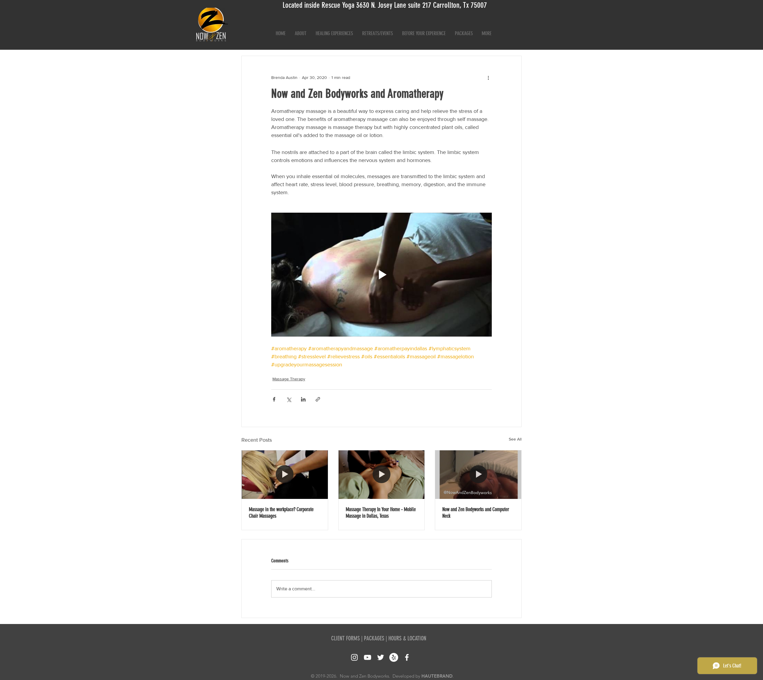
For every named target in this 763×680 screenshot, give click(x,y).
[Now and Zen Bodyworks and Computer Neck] (478, 474)
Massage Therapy (288, 378)
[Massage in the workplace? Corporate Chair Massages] (285, 474)
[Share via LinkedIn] (303, 399)
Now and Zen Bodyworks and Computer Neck (475, 512)
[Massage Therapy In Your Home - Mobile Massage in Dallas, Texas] (382, 474)
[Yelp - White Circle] (393, 657)
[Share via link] (318, 399)
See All (515, 439)
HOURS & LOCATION (407, 638)
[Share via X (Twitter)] (288, 399)
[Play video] (381, 275)
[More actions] (488, 77)
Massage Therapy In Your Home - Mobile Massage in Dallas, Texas (381, 512)
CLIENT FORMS (345, 638)
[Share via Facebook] (274, 399)
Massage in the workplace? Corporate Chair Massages (281, 512)
